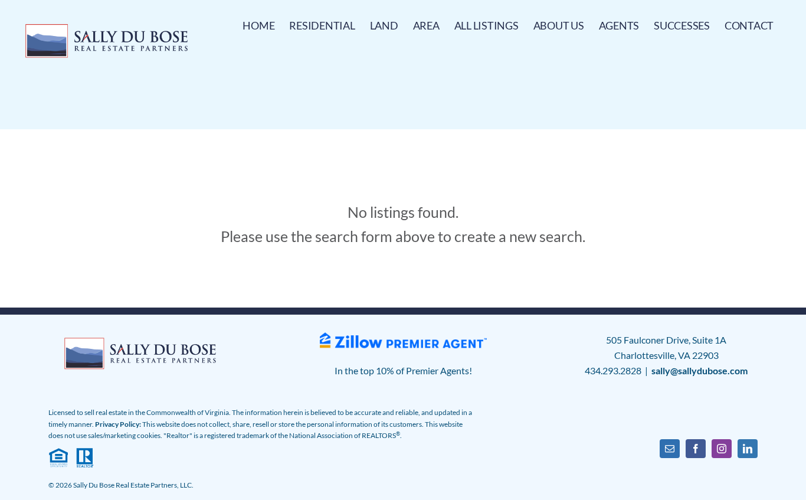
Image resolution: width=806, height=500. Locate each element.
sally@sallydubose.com (699, 370)
